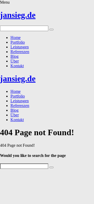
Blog (14, 56)
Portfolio (17, 42)
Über (14, 61)
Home (15, 37)
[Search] (51, 29)
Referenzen (19, 51)
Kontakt (17, 66)
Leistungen (19, 47)
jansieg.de (18, 15)
